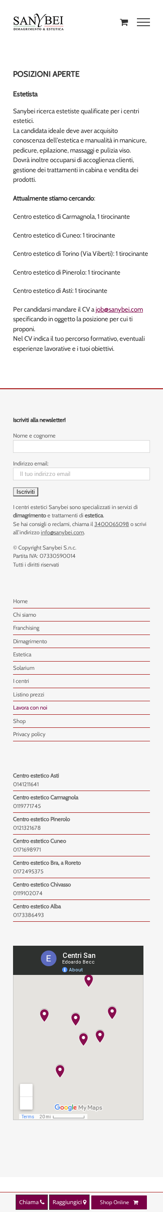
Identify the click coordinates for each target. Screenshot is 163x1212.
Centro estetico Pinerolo (41, 818)
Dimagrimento (30, 641)
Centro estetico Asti (36, 775)
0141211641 (26, 784)
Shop (19, 720)
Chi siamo (24, 614)
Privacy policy (29, 733)
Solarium (23, 667)
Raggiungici (68, 1202)
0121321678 (27, 827)
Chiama (29, 1202)
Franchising (26, 627)
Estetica (22, 654)
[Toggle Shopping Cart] (124, 22)
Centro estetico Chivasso (42, 884)
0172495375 (28, 871)
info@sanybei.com (62, 532)
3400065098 (111, 523)
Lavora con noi (30, 707)
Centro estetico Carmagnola (45, 797)
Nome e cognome (34, 435)
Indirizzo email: (31, 463)
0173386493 (28, 914)
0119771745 (27, 805)
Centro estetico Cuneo (39, 840)
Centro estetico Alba (37, 906)
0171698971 (27, 849)
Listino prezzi (28, 694)
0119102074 (28, 892)
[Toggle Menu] (143, 22)
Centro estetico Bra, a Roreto (47, 862)
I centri (21, 680)
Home (20, 601)
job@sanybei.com (119, 309)
